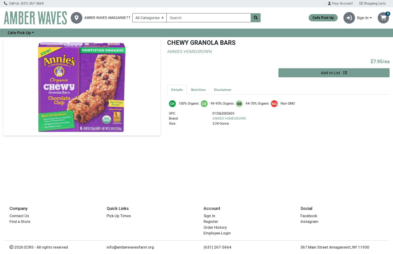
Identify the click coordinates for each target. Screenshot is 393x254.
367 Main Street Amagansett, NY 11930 (334, 247)
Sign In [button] (362, 17)
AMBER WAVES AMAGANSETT (107, 18)
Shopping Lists (374, 3)
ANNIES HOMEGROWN (229, 118)
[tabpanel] (278, 115)
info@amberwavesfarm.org (130, 247)
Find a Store (20, 221)
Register (211, 221)
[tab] (177, 89)
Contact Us (19, 216)
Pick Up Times (119, 216)
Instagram (309, 221)
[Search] (256, 17)
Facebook (308, 216)
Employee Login (217, 233)
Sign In (209, 216)
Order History (215, 227)
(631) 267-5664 (217, 247)
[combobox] (208, 17)
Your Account (342, 3)
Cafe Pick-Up (19, 32)
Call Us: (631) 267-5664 (25, 3)
